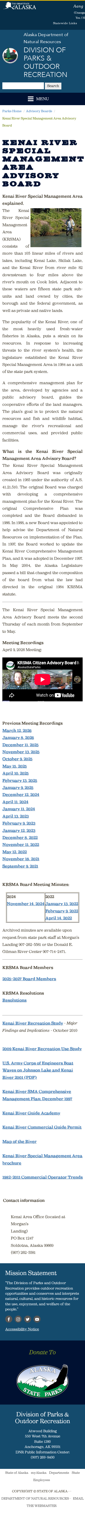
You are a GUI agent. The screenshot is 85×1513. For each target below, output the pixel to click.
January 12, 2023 (18, 830)
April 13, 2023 (15, 816)
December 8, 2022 (20, 837)
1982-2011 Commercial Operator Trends (42, 1177)
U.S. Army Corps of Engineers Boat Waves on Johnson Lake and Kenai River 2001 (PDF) (37, 1070)
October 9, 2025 (17, 758)
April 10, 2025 (15, 773)
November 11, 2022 (20, 844)
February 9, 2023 (18, 823)
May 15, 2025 (14, 766)
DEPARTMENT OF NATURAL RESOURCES (35, 1498)
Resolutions (14, 1000)
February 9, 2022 (61, 911)
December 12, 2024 (20, 794)
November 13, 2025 (20, 751)
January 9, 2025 (17, 787)
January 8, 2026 (18, 737)
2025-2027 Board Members (29, 978)
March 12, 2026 (16, 730)
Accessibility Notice (22, 1329)
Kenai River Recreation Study (32, 1023)
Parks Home (11, 111)
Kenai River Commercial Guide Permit (41, 1127)
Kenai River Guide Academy (31, 1113)
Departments (59, 1473)
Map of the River (19, 1141)
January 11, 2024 (18, 808)
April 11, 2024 (15, 801)
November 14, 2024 (25, 903)
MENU (42, 99)
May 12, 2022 (14, 851)
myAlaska (39, 1473)
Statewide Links (65, 23)
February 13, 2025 (19, 780)
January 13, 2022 (61, 903)
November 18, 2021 (20, 858)
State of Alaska (20, 8)
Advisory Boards (39, 111)
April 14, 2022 (58, 918)
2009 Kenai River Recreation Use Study (42, 1048)
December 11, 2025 (20, 744)
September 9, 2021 (20, 866)
